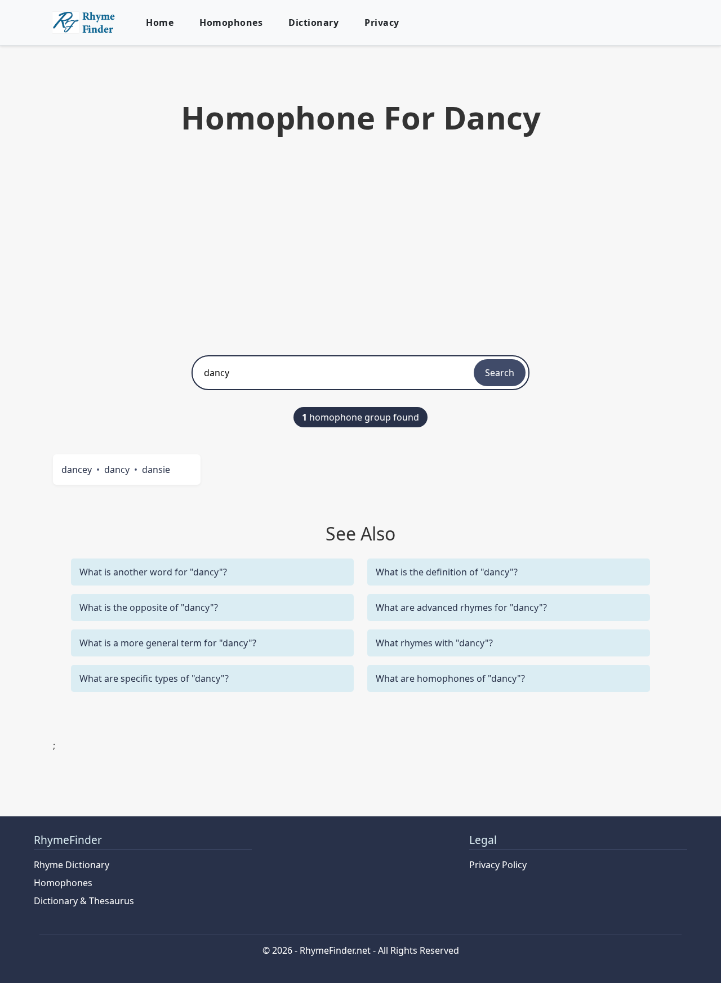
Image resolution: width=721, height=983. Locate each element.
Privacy (381, 22)
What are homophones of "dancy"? (450, 678)
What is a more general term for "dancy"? (167, 643)
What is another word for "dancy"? (153, 572)
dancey (76, 469)
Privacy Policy (498, 865)
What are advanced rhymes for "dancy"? (461, 607)
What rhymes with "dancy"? (434, 643)
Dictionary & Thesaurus (84, 901)
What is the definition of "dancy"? (447, 572)
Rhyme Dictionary (71, 865)
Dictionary (313, 22)
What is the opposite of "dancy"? (148, 607)
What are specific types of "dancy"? (154, 678)
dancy (117, 469)
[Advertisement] (360, 242)
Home (159, 22)
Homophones (230, 22)
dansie (156, 469)
